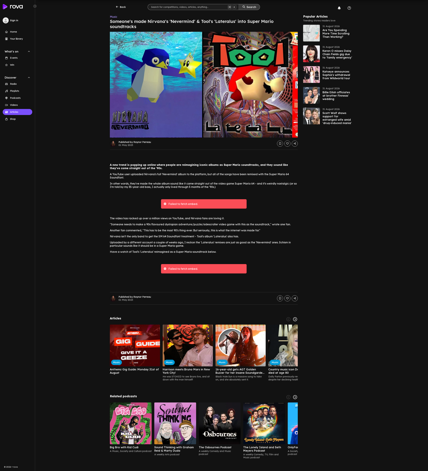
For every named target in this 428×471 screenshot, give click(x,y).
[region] (204, 352)
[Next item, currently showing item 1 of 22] (295, 319)
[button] (328, 33)
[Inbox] (339, 8)
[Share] (295, 144)
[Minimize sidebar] (35, 6)
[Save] (280, 144)
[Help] (349, 8)
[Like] (287, 144)
